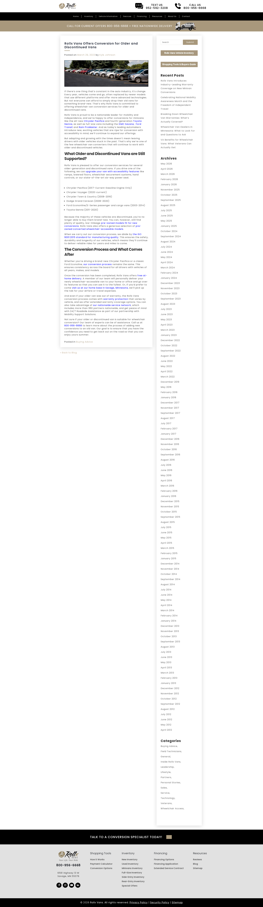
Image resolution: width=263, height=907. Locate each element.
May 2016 (166, 475)
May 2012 (166, 724)
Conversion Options (101, 868)
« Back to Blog (68, 352)
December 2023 (170, 283)
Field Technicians (171, 751)
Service (165, 792)
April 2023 (167, 324)
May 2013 (166, 662)
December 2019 (170, 381)
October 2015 (169, 511)
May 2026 (166, 163)
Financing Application (166, 863)
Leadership (167, 767)
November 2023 (170, 288)
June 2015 (166, 532)
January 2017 (168, 433)
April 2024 (167, 262)
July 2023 (166, 309)
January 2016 (168, 496)
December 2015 (170, 501)
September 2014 (170, 579)
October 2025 (169, 194)
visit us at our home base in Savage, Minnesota (100, 287)
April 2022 (167, 371)
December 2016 (170, 439)
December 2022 (170, 340)
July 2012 (166, 714)
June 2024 (167, 252)
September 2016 (170, 454)
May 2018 (166, 387)
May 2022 (166, 366)
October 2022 (169, 345)
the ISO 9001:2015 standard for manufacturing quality (102, 236)
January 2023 (169, 335)
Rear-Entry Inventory (133, 881)
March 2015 (167, 548)
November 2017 (170, 407)
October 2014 (169, 574)
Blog (195, 863)
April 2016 (166, 480)
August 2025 (168, 205)
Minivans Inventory (132, 868)
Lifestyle (166, 772)
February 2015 (169, 553)
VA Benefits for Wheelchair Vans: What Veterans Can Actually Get (177, 143)
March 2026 (168, 174)
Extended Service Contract (169, 868)
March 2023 (168, 329)
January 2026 (169, 184)
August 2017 (168, 418)
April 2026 (167, 168)
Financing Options (164, 859)
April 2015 (166, 542)
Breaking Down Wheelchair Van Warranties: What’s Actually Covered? (177, 118)
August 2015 (168, 522)
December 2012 (170, 688)
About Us (172, 16)
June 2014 (166, 594)
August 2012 (168, 709)
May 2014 (166, 600)
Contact (186, 16)
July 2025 (166, 210)
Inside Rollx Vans (171, 761)
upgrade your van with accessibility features (112, 171)
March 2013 (167, 672)
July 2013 (166, 652)
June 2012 (166, 719)
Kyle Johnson (107, 54)
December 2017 (170, 402)
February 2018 (169, 392)
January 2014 (168, 620)
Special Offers (129, 885)
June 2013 (166, 657)
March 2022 (168, 376)
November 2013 (170, 631)
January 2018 (168, 397)
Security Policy (159, 902)
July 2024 (166, 246)
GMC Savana (126, 124)
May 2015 (166, 537)
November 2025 (170, 189)
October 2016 (169, 449)
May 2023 (166, 319)
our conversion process (97, 264)
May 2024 (166, 257)
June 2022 (167, 361)
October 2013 (169, 636)
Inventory (88, 16)
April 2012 (166, 729)
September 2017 (170, 413)
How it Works (97, 859)
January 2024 (169, 278)
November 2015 (170, 506)
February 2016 (169, 491)
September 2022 (171, 350)
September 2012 (170, 704)
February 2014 (169, 615)
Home (76, 16)
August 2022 (168, 355)
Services (127, 16)
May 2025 (166, 220)
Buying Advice (84, 341)
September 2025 (171, 200)
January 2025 (169, 226)
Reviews (197, 859)
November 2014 (170, 568)
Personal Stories (170, 782)
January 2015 (168, 558)
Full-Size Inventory (132, 872)
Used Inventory (130, 863)
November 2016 (170, 444)
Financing (142, 16)
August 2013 (168, 646)
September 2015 (170, 517)
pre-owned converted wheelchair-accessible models (102, 227)
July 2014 (166, 589)
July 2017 (166, 423)
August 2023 (168, 304)
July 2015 (166, 527)
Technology (168, 798)
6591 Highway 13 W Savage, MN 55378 (68, 874)
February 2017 (169, 428)
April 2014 (166, 605)
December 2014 (170, 563)
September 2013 (170, 641)
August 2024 (168, 241)
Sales (164, 787)
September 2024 (171, 236)
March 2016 (167, 485)
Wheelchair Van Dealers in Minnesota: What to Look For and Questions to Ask (178, 130)
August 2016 (168, 459)
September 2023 (171, 298)
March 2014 (167, 610)
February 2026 (169, 179)
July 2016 (166, 465)
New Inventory (129, 859)
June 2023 (167, 314)
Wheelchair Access (172, 808)
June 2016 (166, 470)
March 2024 (168, 267)
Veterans (166, 803)
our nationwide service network (112, 305)
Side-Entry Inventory (133, 877)
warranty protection (115, 299)
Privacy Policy (139, 902)
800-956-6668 (73, 325)
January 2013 (168, 683)
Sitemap (197, 868)
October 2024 (169, 231)
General (165, 756)
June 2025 (167, 215)
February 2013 (169, 678)
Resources (157, 16)
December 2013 (170, 626)
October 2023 (169, 293)
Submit (190, 42)
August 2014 (168, 584)
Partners (166, 777)
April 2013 (166, 667)
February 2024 (169, 272)
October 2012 (169, 698)
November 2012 (170, 693)
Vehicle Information (108, 16)
